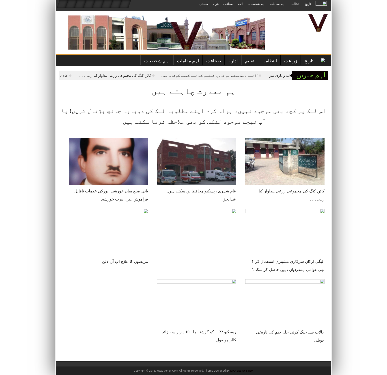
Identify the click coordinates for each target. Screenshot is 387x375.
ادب (240, 4)
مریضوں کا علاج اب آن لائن (125, 261)
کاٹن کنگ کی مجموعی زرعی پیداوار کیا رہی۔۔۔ (124, 75)
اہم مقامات (277, 4)
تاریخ (308, 4)
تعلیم (249, 60)
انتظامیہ (295, 4)
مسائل (203, 4)
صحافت (228, 4)
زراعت (290, 60)
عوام (216, 4)
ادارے (233, 60)
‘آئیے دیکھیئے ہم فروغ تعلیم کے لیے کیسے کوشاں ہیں (218, 75)
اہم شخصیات (256, 4)
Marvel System (241, 370)
